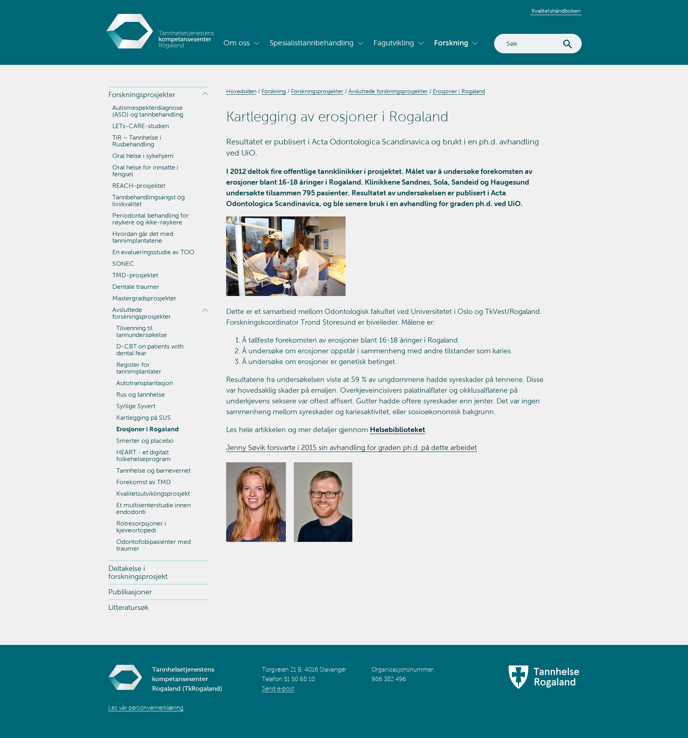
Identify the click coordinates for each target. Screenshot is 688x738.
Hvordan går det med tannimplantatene (142, 237)
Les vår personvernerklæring (146, 708)
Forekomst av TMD (143, 482)
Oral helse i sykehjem (143, 155)
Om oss (236, 43)
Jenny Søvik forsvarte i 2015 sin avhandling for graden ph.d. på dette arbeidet (351, 448)
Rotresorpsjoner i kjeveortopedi (141, 527)
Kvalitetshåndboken (556, 11)
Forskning (451, 43)
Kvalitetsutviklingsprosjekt (153, 493)
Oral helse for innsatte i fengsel (145, 170)
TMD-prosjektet (135, 275)
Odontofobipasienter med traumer (153, 545)
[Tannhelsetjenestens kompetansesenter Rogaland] (160, 31)
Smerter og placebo (145, 440)
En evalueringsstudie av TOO (153, 252)
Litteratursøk (128, 607)
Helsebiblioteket (397, 430)
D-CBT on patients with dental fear (150, 349)
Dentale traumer (135, 286)
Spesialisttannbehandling (312, 43)
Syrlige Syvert (135, 406)
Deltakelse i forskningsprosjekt (138, 572)
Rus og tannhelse (140, 394)
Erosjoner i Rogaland (147, 429)
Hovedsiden (241, 91)
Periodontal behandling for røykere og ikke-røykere (150, 219)
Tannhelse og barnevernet (153, 470)
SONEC (123, 263)
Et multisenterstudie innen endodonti (153, 508)
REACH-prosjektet (138, 185)
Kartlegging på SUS (143, 417)
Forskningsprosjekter (141, 95)
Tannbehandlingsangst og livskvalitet (148, 200)
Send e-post (278, 688)
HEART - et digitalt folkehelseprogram (143, 455)
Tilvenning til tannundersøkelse (141, 331)
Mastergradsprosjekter (144, 298)
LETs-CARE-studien (140, 126)
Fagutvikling (393, 43)
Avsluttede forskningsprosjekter (141, 313)
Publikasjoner (130, 592)
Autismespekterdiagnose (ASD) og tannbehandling (147, 111)
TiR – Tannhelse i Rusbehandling (136, 141)
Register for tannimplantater (138, 368)
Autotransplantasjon (144, 383)
